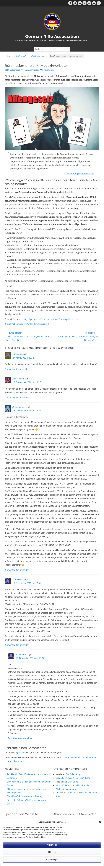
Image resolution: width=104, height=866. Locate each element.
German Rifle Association (52, 36)
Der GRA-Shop (73, 774)
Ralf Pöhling (18, 379)
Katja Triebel (33, 70)
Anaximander (18, 407)
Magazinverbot (44, 324)
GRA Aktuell (22, 56)
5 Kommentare (49, 70)
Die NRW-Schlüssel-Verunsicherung (24, 796)
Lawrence (17, 354)
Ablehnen (52, 852)
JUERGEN (17, 579)
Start (10, 56)
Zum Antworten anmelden (17, 369)
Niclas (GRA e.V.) (64, 778)
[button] (100, 821)
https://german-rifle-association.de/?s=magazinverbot (50, 319)
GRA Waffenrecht (39, 56)
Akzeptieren (52, 845)
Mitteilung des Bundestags (80, 173)
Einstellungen (52, 859)
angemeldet (20, 752)
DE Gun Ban (31, 324)
